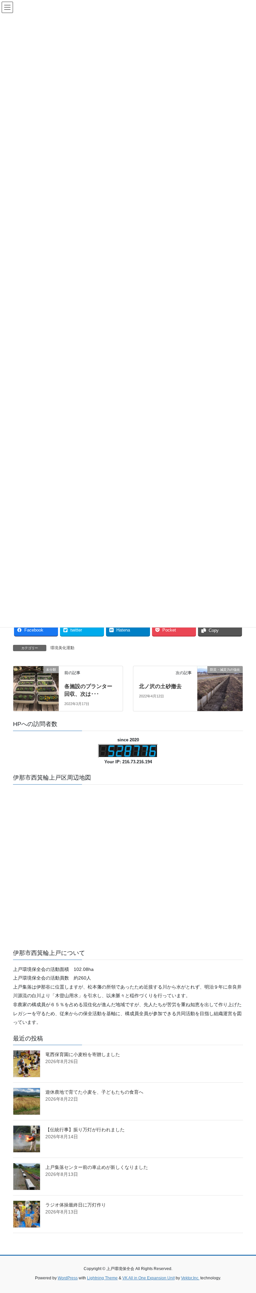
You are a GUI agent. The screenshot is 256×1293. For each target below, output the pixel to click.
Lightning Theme (102, 1278)
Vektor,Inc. (190, 1278)
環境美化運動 (62, 648)
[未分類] (36, 682)
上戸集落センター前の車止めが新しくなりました (96, 1167)
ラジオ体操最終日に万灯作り (75, 1204)
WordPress (68, 1278)
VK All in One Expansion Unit (148, 1278)
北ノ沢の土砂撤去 (160, 686)
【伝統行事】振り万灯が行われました (85, 1129)
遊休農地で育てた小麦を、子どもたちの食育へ (94, 1092)
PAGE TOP (244, 1248)
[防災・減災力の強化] (220, 682)
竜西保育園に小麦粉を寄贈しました (82, 1054)
